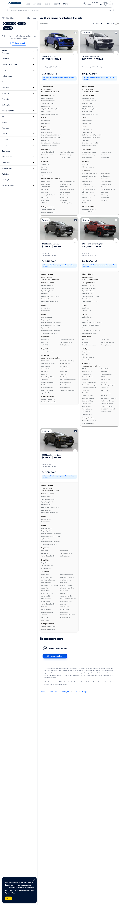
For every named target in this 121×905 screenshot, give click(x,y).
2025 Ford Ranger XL (50, 56)
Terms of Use (9, 893)
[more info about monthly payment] (56, 74)
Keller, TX (65, 692)
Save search (20, 43)
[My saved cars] (101, 3)
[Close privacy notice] (34, 879)
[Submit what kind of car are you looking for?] (110, 10)
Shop (28, 3)
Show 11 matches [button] (54, 656)
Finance (47, 3)
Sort (97, 23)
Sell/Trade (37, 3)
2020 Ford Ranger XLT (91, 56)
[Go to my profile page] (107, 3)
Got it (8, 898)
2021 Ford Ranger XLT (51, 244)
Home (42, 692)
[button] (9, 23)
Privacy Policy (13, 890)
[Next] (75, 41)
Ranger (84, 692)
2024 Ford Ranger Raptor (92, 244)
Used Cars (53, 692)
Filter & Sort (10, 18)
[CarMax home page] (16, 3)
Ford (75, 692)
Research (56, 3)
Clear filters (31, 18)
